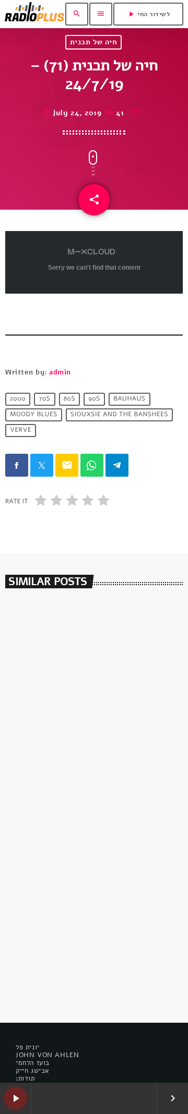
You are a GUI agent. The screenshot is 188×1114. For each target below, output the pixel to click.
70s (44, 399)
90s (94, 399)
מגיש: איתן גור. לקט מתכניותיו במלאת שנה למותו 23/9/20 (88, 755)
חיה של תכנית (94, 42)
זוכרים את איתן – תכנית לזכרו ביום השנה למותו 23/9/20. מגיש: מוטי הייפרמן (82, 954)
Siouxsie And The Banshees (119, 414)
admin (60, 372)
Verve (20, 430)
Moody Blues (33, 414)
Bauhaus (129, 399)
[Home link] (34, 14)
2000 (18, 399)
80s (69, 399)
